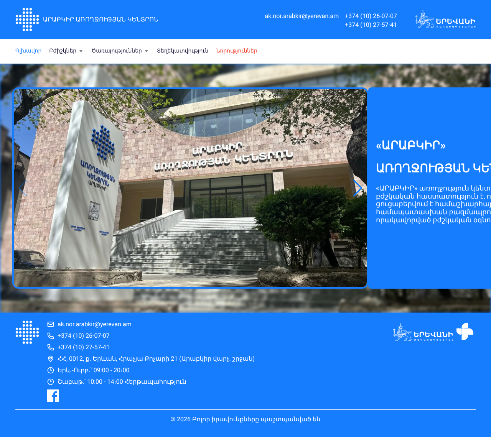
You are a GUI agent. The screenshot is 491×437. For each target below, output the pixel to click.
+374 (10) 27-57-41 (371, 24)
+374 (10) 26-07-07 (371, 16)
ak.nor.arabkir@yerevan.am (302, 16)
